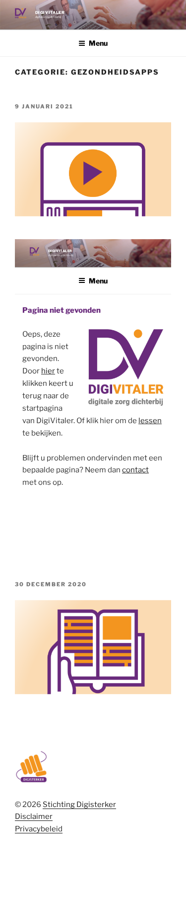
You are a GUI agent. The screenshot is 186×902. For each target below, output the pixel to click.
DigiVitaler (50, 12)
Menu (98, 43)
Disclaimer (34, 816)
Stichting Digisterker (79, 804)
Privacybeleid (38, 828)
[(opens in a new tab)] (93, 691)
